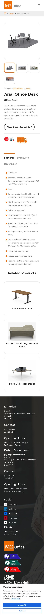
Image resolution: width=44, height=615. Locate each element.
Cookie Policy (15, 598)
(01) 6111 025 (9, 476)
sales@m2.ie (9, 432)
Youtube (12, 522)
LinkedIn (12, 509)
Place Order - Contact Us (18, 127)
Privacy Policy (10, 534)
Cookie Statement (12, 531)
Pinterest (12, 518)
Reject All (22, 611)
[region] (22, 599)
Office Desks (18, 89)
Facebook (12, 513)
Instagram (13, 504)
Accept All (22, 605)
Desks (11, 14)
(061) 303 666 (9, 429)
